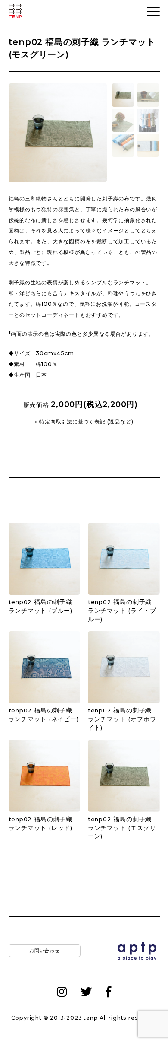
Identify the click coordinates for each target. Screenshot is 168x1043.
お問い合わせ (44, 951)
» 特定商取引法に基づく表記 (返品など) (84, 421)
